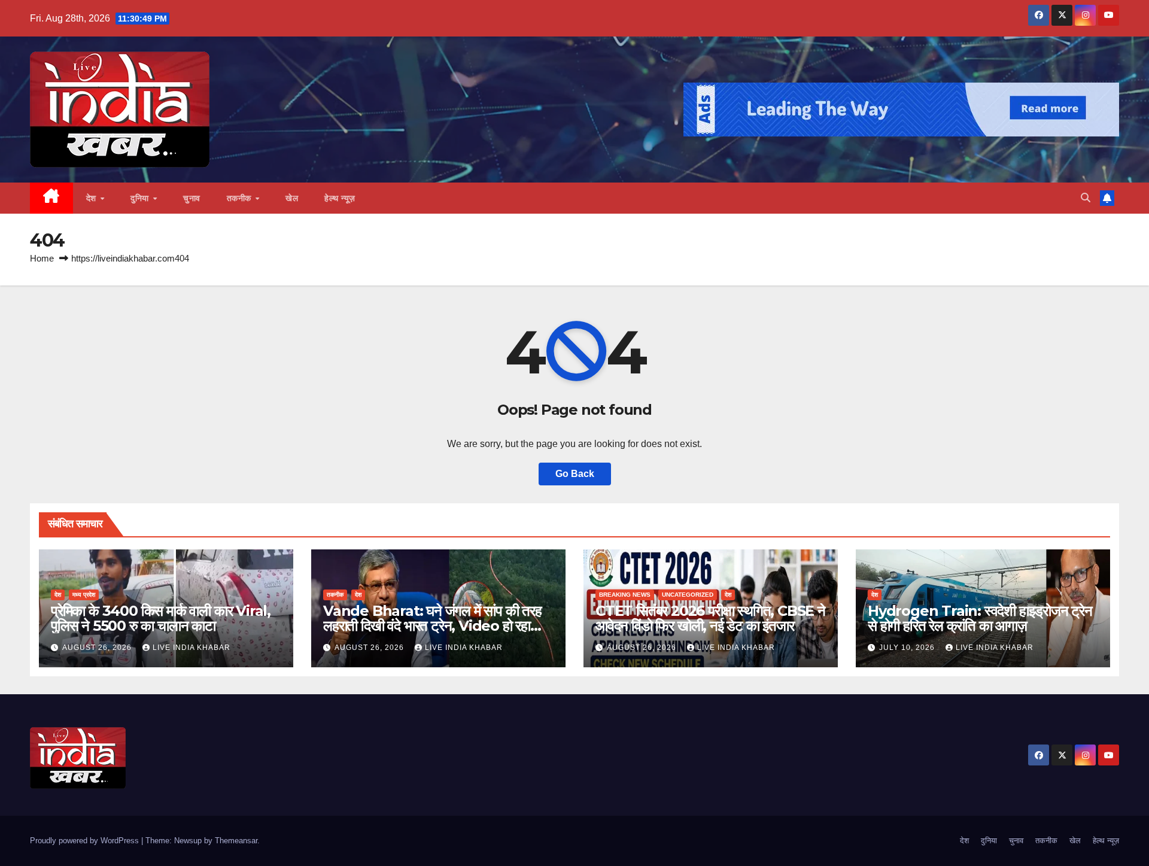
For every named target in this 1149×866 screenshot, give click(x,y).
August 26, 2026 (98, 647)
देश (92, 198)
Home (42, 258)
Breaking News (625, 594)
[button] (1085, 198)
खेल (291, 198)
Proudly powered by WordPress (85, 840)
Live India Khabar (191, 647)
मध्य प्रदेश (83, 594)
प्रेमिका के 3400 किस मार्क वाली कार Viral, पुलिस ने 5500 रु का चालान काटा (160, 618)
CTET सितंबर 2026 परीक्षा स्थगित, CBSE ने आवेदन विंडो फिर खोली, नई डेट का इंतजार (710, 618)
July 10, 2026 (908, 647)
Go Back (574, 474)
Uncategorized (687, 594)
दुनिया (140, 198)
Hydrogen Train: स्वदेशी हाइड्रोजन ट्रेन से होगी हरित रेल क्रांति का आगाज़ (980, 618)
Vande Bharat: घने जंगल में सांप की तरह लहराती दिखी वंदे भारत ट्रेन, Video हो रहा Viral (432, 625)
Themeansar (236, 840)
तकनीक (240, 198)
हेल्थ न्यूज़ (339, 198)
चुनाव (191, 198)
